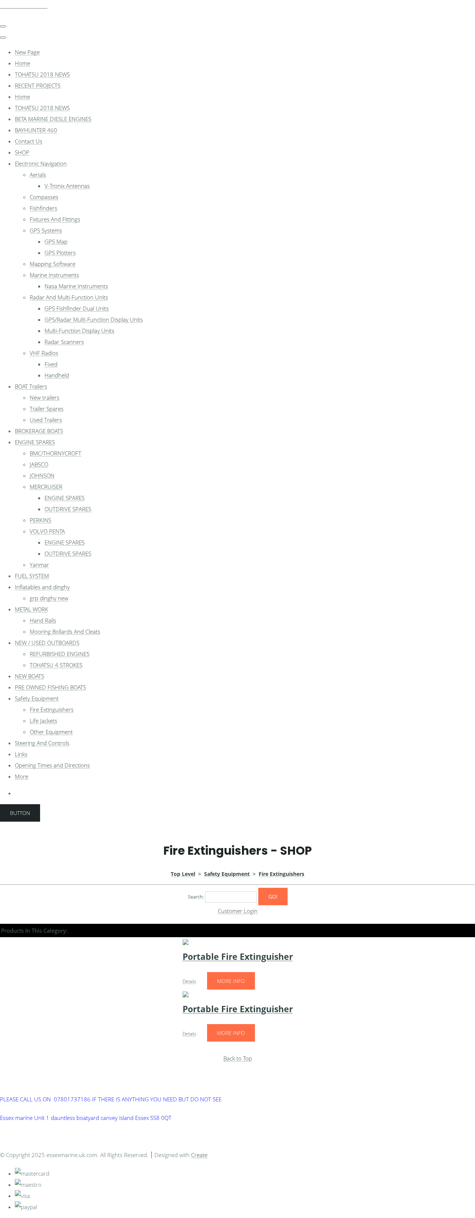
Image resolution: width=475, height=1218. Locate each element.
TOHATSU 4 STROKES (56, 665)
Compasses (44, 197)
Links (21, 754)
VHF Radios (44, 353)
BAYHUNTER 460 (36, 130)
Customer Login (238, 911)
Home (22, 63)
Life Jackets (43, 720)
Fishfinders (43, 208)
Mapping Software (52, 263)
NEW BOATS (29, 676)
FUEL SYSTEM (32, 575)
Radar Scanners (64, 341)
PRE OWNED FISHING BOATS (50, 687)
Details (189, 981)
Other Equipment (51, 731)
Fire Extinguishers (51, 709)
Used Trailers (46, 419)
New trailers (44, 397)
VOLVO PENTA (47, 531)
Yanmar (39, 564)
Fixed (51, 364)
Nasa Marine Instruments (76, 286)
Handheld (57, 375)
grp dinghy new (49, 598)
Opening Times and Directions (52, 765)
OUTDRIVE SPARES (68, 509)
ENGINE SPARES (35, 442)
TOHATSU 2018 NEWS (42, 74)
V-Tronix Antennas (67, 185)
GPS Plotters (60, 252)
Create (199, 1155)
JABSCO (39, 464)
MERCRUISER (46, 486)
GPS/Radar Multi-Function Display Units (94, 319)
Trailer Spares (46, 408)
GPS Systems (46, 230)
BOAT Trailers (31, 386)
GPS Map (56, 241)
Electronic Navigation (41, 163)
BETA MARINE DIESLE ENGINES (53, 119)
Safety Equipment (37, 698)
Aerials (38, 174)
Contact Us (28, 141)
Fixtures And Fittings (55, 219)
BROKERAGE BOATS (39, 431)
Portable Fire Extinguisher (238, 956)
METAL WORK (31, 609)
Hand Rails (43, 620)
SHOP (22, 152)
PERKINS (40, 520)
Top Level (183, 873)
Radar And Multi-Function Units (69, 297)
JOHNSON (42, 475)
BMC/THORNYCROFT (55, 453)
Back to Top (237, 1058)
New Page (27, 52)
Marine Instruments (54, 275)
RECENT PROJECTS (37, 85)
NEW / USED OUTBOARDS (47, 642)
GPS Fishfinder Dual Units (77, 308)
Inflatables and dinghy (42, 587)
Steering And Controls (42, 743)
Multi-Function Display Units (79, 330)
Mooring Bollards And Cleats (65, 631)
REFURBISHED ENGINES (59, 653)
